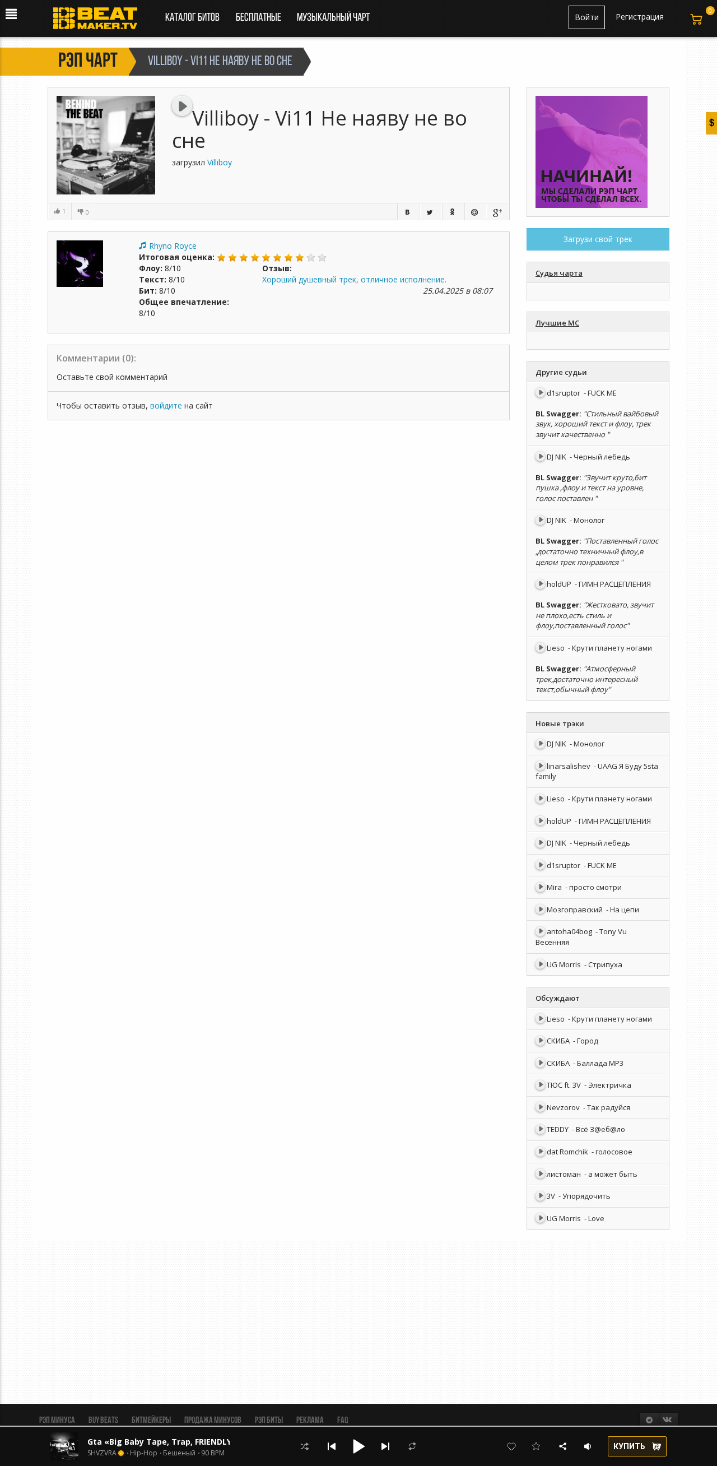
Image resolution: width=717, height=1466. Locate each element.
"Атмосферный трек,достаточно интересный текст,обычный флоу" (586, 679)
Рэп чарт (88, 62)
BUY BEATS (103, 1420)
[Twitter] (431, 211)
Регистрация (640, 16)
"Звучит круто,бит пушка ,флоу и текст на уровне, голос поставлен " (591, 487)
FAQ (342, 1420)
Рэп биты (269, 1420)
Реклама (310, 1420)
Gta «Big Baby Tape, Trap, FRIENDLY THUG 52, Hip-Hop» (198, 1441)
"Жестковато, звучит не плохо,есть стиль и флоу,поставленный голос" (595, 615)
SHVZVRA (102, 1453)
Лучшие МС (557, 323)
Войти (587, 17)
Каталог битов (192, 18)
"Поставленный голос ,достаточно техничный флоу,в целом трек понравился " (597, 551)
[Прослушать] (182, 106)
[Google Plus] (498, 211)
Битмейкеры (151, 1420)
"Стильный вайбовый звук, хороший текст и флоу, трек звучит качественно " (597, 424)
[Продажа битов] (99, 21)
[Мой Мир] (475, 211)
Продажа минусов (212, 1420)
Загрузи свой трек (598, 239)
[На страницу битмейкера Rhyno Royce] (80, 262)
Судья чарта (559, 273)
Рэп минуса (57, 1420)
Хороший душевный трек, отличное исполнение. (354, 279)
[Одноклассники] (453, 211)
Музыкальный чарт (333, 18)
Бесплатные (259, 18)
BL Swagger (557, 414)
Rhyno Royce (173, 245)
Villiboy (219, 162)
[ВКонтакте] (408, 211)
